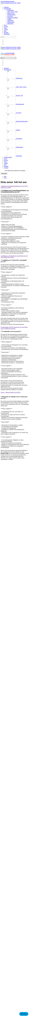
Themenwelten (8, 157)
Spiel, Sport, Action (12, 11)
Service (6, 26)
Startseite (6, 7)
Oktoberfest (10, 20)
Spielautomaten (11, 14)
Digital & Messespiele (22, 121)
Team (5, 28)
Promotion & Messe (12, 17)
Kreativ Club (10, 13)
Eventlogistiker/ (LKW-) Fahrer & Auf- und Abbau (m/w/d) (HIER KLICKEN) (14, 327)
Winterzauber (10, 22)
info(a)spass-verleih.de (9, 54)
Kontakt (6, 32)
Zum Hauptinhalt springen (7, 1)
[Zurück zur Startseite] (10, 3)
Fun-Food (10, 16)
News (5, 25)
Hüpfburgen (10, 10)
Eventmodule (7, 8)
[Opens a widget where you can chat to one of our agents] (23, 1014)
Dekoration (10, 23)
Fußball (9, 19)
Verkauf (6, 167)
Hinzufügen (4, 173)
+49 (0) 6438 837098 (9, 53)
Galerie (6, 29)
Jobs (5, 31)
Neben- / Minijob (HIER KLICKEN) (10, 392)
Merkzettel (7, 34)
